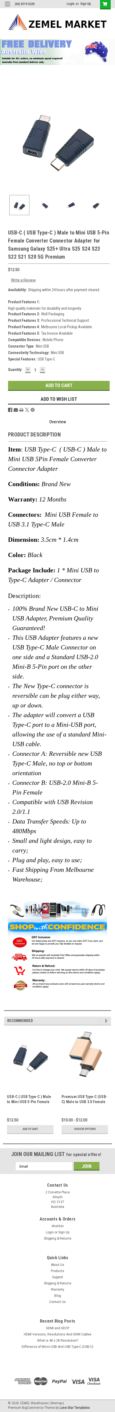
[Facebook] (10, 410)
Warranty (57, 1289)
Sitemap (56, 1403)
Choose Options (85, 1129)
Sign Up (85, 4)
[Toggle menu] (7, 7)
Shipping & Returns (57, 1238)
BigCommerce (33, 1408)
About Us (57, 1265)
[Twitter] (27, 410)
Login (70, 4)
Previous (8, 137)
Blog (57, 1296)
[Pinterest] (32, 410)
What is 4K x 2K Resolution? (57, 1340)
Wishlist (58, 1226)
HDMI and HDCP (57, 1328)
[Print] (21, 410)
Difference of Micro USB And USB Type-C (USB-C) (57, 1347)
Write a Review (23, 280)
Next (107, 137)
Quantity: (15, 369)
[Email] (16, 410)
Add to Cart (30, 1129)
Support (57, 1277)
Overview (57, 421)
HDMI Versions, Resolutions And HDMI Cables (57, 1334)
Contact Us (57, 1302)
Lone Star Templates (75, 1408)
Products (57, 1271)
